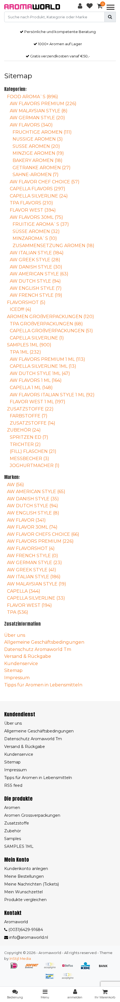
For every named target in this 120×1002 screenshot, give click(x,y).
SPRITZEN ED (29, 437)
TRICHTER (25, 444)
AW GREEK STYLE (35, 259)
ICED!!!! (20, 309)
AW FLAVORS (31, 125)
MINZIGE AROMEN (38, 153)
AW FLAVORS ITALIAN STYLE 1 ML (52, 394)
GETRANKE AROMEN (42, 167)
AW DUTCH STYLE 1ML (40, 373)
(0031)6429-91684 (25, 929)
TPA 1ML (25, 352)
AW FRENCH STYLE (36, 295)
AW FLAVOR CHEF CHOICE (45, 181)
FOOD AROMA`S (32, 96)
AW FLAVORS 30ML (36, 217)
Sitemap (13, 670)
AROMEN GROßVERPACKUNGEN (50, 316)
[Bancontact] (52, 978)
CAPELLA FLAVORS (37, 188)
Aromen (12, 807)
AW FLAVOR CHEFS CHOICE (43, 534)
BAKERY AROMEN (38, 160)
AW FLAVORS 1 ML (36, 380)
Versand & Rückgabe (27, 656)
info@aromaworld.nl (28, 937)
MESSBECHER (29, 458)
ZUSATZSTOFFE (30, 409)
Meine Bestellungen (24, 876)
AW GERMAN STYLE (37, 117)
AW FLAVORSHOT (31, 548)
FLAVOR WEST (33, 210)
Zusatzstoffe (16, 823)
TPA (17, 612)
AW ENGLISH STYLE (36, 288)
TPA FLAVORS (31, 203)
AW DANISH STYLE (36, 267)
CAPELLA (23, 591)
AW (15, 484)
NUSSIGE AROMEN (38, 139)
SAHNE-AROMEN (36, 174)
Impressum (17, 677)
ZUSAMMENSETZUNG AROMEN (53, 245)
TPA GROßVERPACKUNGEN (46, 323)
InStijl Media (20, 959)
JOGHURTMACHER (34, 465)
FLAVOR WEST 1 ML (37, 401)
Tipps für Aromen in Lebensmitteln (43, 685)
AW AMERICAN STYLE (39, 273)
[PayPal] (69, 978)
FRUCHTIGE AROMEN (42, 132)
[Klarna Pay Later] (52, 968)
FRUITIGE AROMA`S (41, 224)
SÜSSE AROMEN (36, 231)
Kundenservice (21, 663)
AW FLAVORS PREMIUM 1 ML (47, 359)
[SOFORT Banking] (34, 968)
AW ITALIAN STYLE (37, 252)
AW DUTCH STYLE (35, 281)
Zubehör (12, 830)
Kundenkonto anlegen (26, 868)
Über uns (14, 635)
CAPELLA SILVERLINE (39, 196)
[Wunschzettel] (90, 7)
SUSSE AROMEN (36, 146)
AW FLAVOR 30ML (32, 527)
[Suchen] (110, 17)
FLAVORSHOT (26, 302)
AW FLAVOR (26, 520)
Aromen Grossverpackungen (32, 815)
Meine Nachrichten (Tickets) (31, 884)
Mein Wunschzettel (23, 891)
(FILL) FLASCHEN (33, 451)
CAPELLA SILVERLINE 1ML (43, 366)
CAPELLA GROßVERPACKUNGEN (51, 330)
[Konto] (80, 7)
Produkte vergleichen (25, 899)
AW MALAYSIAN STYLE (39, 110)
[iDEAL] (16, 968)
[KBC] (87, 968)
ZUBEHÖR (24, 430)
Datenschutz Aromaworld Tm (37, 649)
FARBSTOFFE (28, 415)
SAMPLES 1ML (29, 344)
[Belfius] (69, 968)
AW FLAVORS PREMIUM (43, 103)
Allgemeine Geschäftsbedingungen (44, 642)
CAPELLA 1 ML (31, 387)
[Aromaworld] (32, 6)
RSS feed (13, 785)
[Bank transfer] (104, 968)
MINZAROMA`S (35, 238)
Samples (12, 838)
